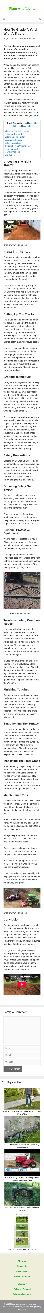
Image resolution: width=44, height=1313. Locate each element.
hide (25, 123)
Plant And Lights (22, 8)
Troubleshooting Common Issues (19, 146)
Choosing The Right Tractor (17, 131)
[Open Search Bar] (40, 19)
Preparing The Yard (13, 134)
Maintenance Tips (12, 152)
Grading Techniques (13, 140)
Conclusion (10, 155)
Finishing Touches (13, 149)
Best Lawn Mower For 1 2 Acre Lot (22, 1249)
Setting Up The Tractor (15, 137)
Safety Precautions (13, 143)
